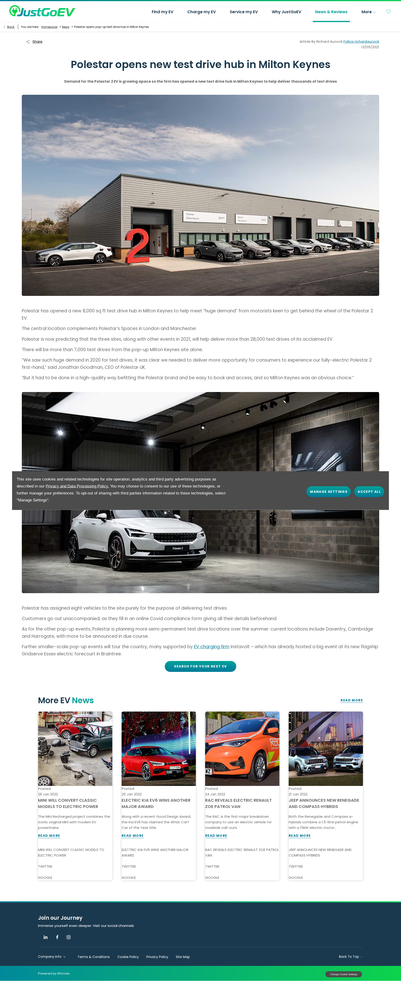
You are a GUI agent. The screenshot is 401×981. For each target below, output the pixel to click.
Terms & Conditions (94, 957)
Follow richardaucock (361, 41)
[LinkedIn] (46, 937)
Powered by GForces (54, 973)
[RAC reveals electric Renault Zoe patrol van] (242, 749)
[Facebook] (57, 937)
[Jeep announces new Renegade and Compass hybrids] (326, 749)
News (65, 27)
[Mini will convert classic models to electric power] (75, 749)
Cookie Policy (128, 957)
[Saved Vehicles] (388, 11)
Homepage (49, 27)
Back (10, 27)
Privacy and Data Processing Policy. (77, 486)
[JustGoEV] (42, 10)
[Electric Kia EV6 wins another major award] (159, 749)
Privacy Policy (157, 957)
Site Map (183, 957)
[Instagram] (68, 937)
